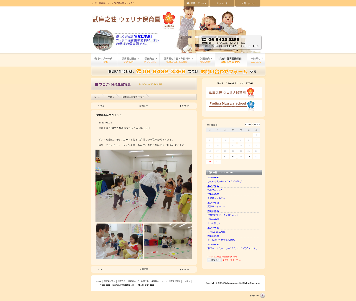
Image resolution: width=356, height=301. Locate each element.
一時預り (256, 60)
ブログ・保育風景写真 (231, 60)
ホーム (97, 97)
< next (101, 106)
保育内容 (150, 60)
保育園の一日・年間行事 (178, 60)
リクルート (222, 3)
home (104, 60)
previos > (184, 106)
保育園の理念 (129, 60)
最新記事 (143, 106)
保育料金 (206, 60)
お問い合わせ (248, 3)
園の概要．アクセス (197, 3)
